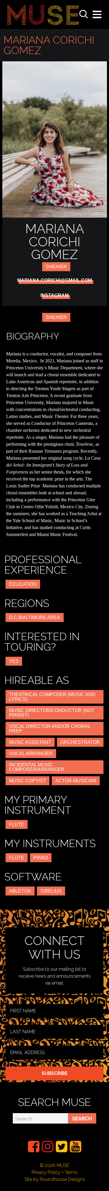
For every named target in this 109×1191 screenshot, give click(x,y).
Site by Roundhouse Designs (54, 1179)
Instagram (54, 295)
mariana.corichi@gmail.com (54, 280)
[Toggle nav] (97, 14)
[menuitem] (34, 1146)
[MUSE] (43, 14)
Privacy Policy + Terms (55, 1172)
